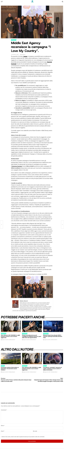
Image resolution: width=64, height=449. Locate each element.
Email (2, 431)
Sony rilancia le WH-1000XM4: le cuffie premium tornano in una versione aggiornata (10, 336)
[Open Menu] (2, 1)
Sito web (35, 431)
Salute (45, 365)
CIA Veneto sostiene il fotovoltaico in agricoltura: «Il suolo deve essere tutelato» (10, 368)
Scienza (2, 365)
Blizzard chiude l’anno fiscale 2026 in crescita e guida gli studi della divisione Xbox (52, 336)
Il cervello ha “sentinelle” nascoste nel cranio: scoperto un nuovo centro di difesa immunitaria (52, 368)
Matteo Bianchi (22, 54)
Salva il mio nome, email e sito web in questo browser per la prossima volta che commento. (23, 436)
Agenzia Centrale (17, 166)
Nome (2, 425)
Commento (4, 410)
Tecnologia (3, 333)
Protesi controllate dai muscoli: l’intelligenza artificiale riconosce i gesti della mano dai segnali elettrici (31, 336)
